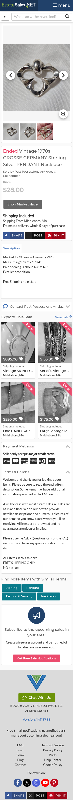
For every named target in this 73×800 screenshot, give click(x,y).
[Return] (5, 17)
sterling (11, 588)
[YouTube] (45, 783)
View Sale (62, 317)
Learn (20, 750)
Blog (20, 760)
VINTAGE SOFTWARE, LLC (46, 705)
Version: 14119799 (36, 719)
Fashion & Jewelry (19, 596)
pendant (32, 588)
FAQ (20, 745)
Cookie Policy (52, 765)
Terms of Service (53, 745)
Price (7, 182)
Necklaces (48, 596)
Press (53, 755)
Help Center (52, 760)
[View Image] (11, 131)
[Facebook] (18, 783)
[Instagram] (36, 783)
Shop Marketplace (23, 204)
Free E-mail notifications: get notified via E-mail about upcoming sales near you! (37, 733)
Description (11, 248)
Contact (20, 765)
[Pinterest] (54, 783)
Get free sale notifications (36, 658)
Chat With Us (40, 698)
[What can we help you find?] (67, 17)
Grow (20, 755)
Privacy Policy (52, 750)
